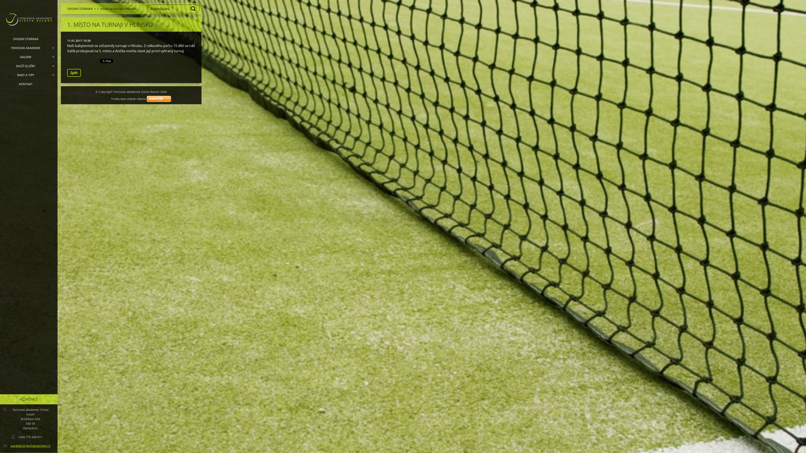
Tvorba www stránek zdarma (128, 98)
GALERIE (25, 57)
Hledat (193, 9)
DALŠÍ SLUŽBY (25, 66)
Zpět (74, 72)
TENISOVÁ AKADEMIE (26, 48)
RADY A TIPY (25, 75)
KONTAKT (26, 84)
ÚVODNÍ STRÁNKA (25, 39)
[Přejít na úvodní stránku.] (29, 14)
